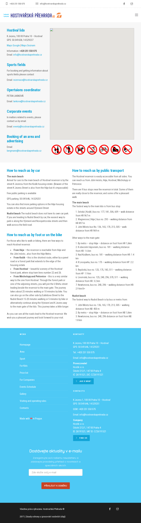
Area (22, 351)
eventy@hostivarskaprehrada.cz (28, 126)
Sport (22, 358)
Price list (24, 372)
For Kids (24, 365)
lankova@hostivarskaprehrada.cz (29, 101)
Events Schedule (28, 386)
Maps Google (13, 45)
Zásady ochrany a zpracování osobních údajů (45, 516)
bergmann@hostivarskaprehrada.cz (24, 150)
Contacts (24, 408)
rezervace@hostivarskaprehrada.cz (30, 80)
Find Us (83, 438)
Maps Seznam (28, 45)
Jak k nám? (85, 381)
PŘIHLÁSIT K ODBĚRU (55, 485)
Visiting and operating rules (33, 401)
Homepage (25, 344)
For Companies (27, 379)
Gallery (23, 394)
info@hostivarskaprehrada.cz (27, 54)
